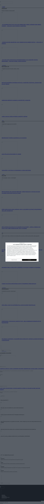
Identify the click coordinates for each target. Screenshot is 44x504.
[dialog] (22, 252)
